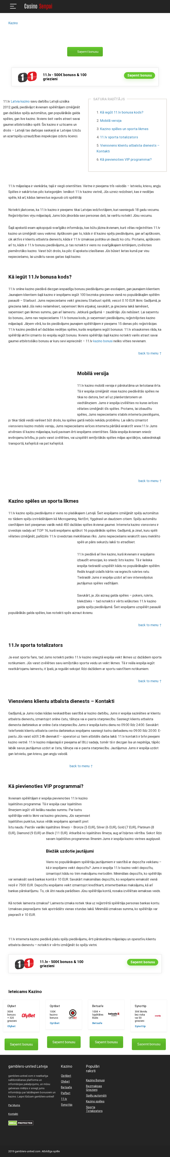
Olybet (11, 1026)
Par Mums (14, 1105)
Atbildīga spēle (51, 1151)
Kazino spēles (95, 1101)
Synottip (140, 1026)
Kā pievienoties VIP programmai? (126, 159)
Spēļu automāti (96, 1095)
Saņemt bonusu (87, 51)
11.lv (64, 1099)
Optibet (55, 1023)
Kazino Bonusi (95, 1080)
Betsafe (97, 1023)
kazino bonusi (103, 341)
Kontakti (13, 1113)
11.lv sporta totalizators (119, 137)
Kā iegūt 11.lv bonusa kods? (121, 112)
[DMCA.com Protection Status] (20, 1122)
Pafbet (65, 1093)
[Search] (155, 6)
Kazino (13, 23)
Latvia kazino (20, 101)
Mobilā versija (110, 120)
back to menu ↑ (150, 353)
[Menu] (13, 6)
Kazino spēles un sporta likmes (124, 129)
